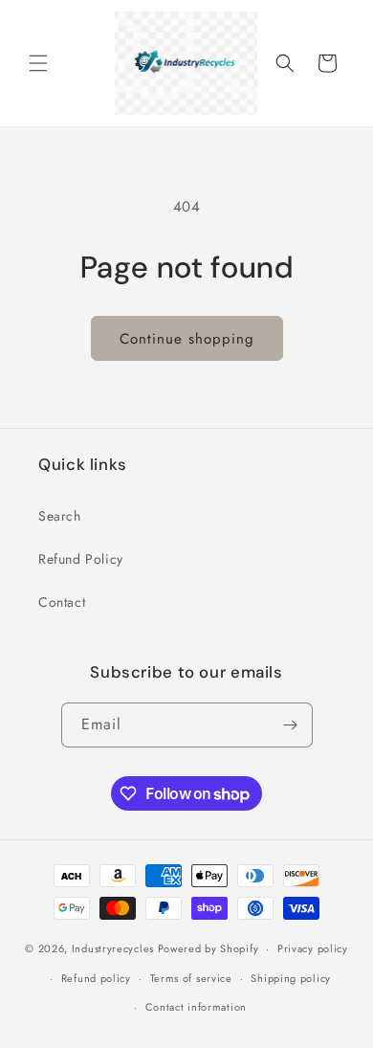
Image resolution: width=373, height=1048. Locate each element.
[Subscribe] (291, 724)
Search (59, 515)
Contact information (196, 1007)
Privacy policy (312, 948)
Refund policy (96, 978)
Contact (61, 602)
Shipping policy (291, 978)
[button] (38, 63)
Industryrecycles (113, 948)
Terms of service (191, 978)
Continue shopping (187, 338)
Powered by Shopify (208, 948)
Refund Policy (80, 559)
